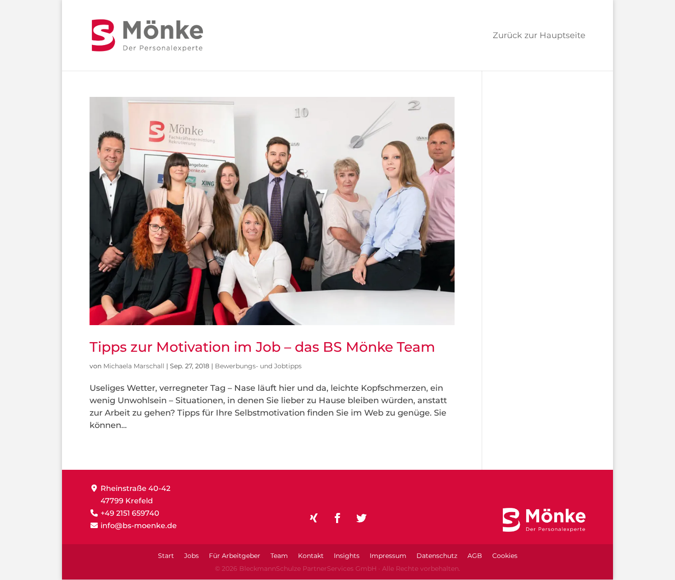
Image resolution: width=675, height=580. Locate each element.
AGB (474, 556)
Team (279, 556)
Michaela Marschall (133, 366)
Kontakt (311, 556)
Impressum (388, 556)
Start (166, 556)
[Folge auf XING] (314, 518)
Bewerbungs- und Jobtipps (258, 366)
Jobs (191, 556)
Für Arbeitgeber (234, 556)
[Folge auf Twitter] (361, 518)
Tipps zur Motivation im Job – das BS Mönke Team (262, 346)
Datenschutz (436, 556)
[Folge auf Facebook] (337, 518)
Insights (347, 556)
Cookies (505, 556)
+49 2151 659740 (130, 513)
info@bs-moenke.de (139, 525)
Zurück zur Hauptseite (539, 36)
